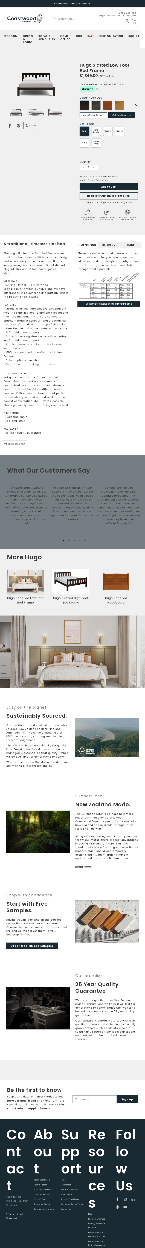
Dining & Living (28, 39)
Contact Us (66, 1209)
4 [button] (79, 540)
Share (32, 125)
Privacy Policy (67, 1194)
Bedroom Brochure (96, 1219)
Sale (90, 36)
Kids (79, 36)
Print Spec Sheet (16, 443)
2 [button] (69, 540)
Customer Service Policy (72, 1204)
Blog (90, 1214)
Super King (96, 142)
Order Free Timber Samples (72, 3)
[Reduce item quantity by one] (83, 167)
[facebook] (117, 1199)
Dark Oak (84, 105)
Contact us (102, 180)
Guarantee (66, 1185)
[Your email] (94, 1099)
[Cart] (134, 21)
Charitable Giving (42, 1204)
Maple (107, 105)
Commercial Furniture (44, 1209)
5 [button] (85, 540)
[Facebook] (9, 126)
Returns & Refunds (69, 1189)
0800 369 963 (14, 1197)
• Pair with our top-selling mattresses (30, 364)
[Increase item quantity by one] (94, 167)
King (84, 142)
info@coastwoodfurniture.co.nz (116, 15)
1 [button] (63, 540)
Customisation (111, 36)
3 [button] (74, 540)
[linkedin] (133, 1199)
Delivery (108, 245)
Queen (119, 131)
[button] (137, 589)
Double (108, 131)
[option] (36, 84)
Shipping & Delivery (43, 1189)
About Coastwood (42, 1180)
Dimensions (86, 245)
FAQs (63, 1180)
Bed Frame (49, 253)
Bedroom (11, 36)
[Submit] (56, 19)
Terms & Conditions (70, 1199)
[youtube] (125, 1207)
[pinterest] (117, 1207)
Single (85, 131)
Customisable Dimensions (107, 218)
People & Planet (41, 1199)
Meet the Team (40, 1185)
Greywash (96, 105)
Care (131, 245)
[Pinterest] (18, 126)
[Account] (126, 21)
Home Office (65, 38)
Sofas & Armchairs (46, 38)
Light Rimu (119, 105)
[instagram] (125, 1199)
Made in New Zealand (88, 218)
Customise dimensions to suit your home (108, 303)
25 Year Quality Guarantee (127, 218)
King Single (96, 131)
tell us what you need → (22, 397)
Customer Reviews (42, 1194)
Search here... (66, 19)
